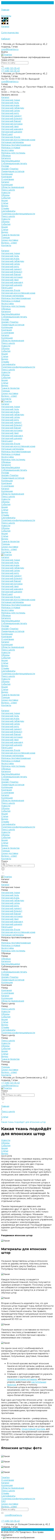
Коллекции (7, 184)
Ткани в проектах (10, 388)
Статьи (4, 203)
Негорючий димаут (11, 116)
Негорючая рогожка (11, 123)
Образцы (6, 155)
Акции (4, 200)
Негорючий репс (10, 113)
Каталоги (6, 158)
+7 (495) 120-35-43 (10, 1083)
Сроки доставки (9, 240)
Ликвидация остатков (12, 171)
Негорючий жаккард (12, 129)
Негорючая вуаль (10, 105)
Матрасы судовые (10, 147)
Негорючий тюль (10, 102)
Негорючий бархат (11, 121)
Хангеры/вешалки (10, 160)
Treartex (5, 1477)
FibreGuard (6, 134)
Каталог (5, 182)
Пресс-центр (8, 190)
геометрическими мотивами (22, 1379)
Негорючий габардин (12, 108)
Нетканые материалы (12, 142)
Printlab (5, 166)
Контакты (6, 398)
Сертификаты (8, 211)
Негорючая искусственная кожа (18, 139)
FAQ (3, 1501)
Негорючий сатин (10, 110)
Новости (5, 192)
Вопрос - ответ (9, 242)
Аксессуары (7, 150)
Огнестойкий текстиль (33, 1429)
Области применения (12, 187)
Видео (4, 205)
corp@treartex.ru (9, 49)
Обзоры (5, 195)
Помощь (5, 390)
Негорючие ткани (10, 100)
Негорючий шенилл (11, 131)
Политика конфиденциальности (18, 213)
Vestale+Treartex (9, 168)
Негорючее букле (10, 137)
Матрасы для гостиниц (13, 153)
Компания (6, 330)
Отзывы (5, 208)
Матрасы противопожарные (16, 145)
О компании (7, 179)
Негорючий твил (10, 126)
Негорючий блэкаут (11, 118)
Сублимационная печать (14, 163)
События (5, 197)
